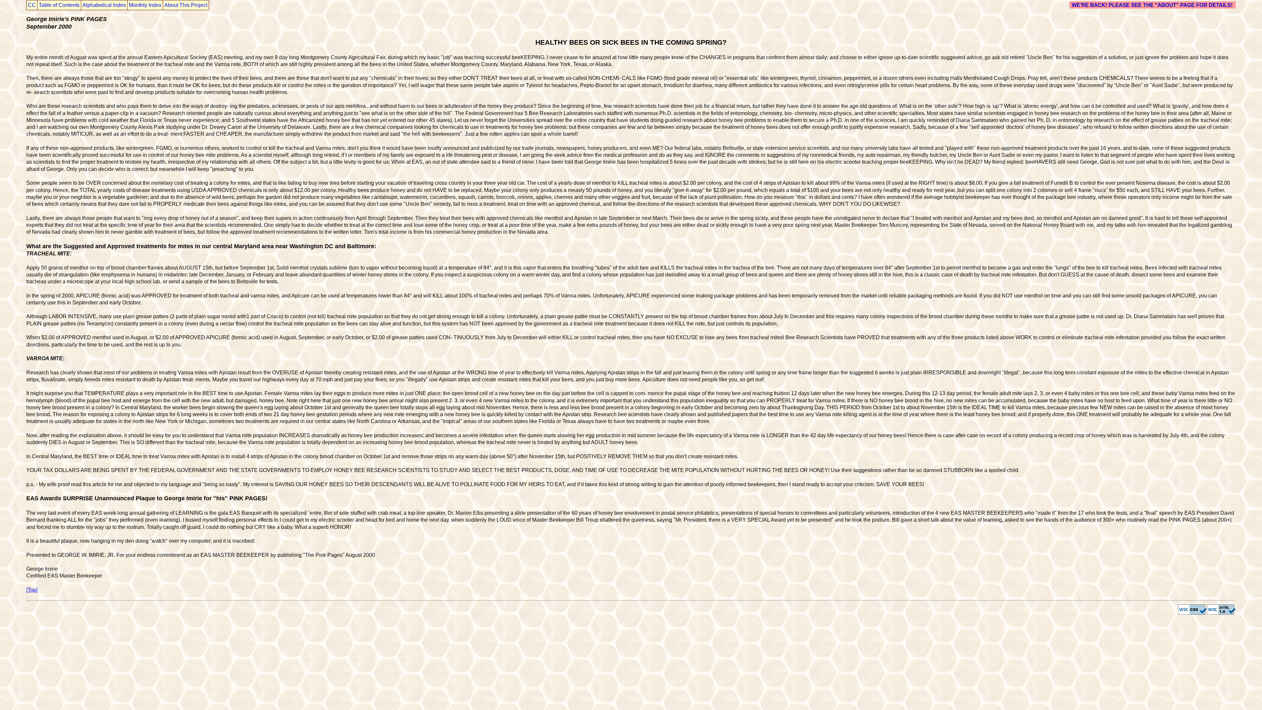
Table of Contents (59, 5)
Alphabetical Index (104, 5)
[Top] (31, 590)
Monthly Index (145, 5)
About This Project (185, 5)
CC (32, 5)
